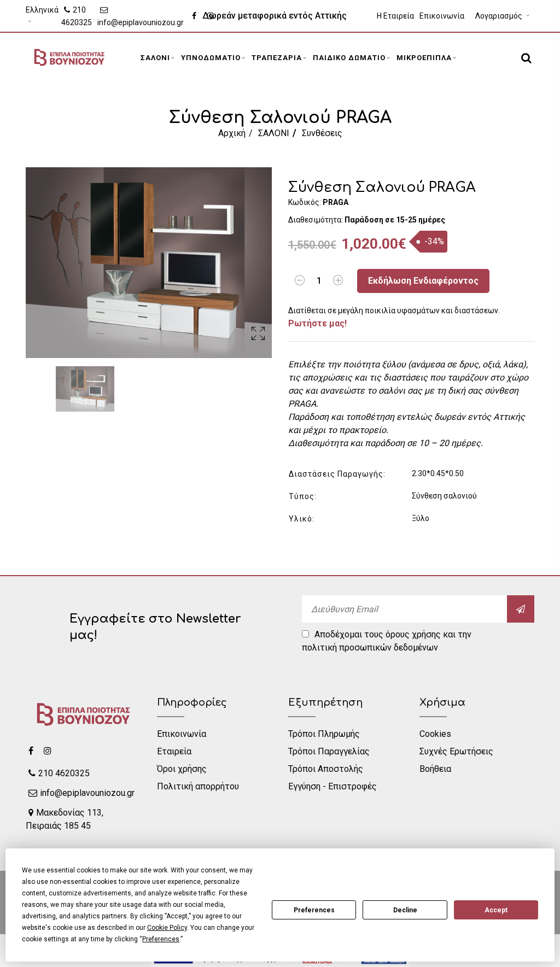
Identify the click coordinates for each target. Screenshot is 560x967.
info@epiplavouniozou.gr (140, 22)
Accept (496, 910)
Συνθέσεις (322, 133)
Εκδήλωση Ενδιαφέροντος (423, 281)
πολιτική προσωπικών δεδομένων (370, 647)
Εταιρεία (174, 751)
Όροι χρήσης (182, 769)
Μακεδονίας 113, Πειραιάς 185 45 (64, 819)
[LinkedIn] (47, 750)
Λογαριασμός (499, 15)
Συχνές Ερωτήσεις (456, 751)
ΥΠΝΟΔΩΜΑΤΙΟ (211, 58)
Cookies (435, 734)
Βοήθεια (435, 769)
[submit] (520, 609)
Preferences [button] (160, 939)
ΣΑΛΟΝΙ (155, 58)
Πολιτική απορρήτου (198, 786)
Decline (405, 910)
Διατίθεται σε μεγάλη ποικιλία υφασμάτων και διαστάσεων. (394, 317)
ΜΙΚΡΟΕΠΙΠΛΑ (424, 58)
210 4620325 (76, 16)
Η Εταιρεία (395, 15)
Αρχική (232, 133)
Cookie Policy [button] (167, 927)
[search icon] (525, 58)
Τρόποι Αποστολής (325, 769)
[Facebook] (31, 750)
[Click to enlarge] (258, 335)
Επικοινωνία (441, 15)
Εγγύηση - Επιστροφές (332, 786)
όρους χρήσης (413, 634)
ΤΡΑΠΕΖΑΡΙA (277, 58)
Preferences (314, 910)
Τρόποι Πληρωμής (324, 734)
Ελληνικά (42, 9)
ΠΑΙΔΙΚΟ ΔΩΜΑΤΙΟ (349, 58)
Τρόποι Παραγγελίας (329, 751)
